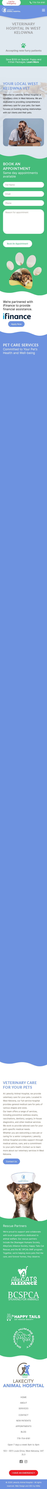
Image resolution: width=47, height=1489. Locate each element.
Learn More (33, 62)
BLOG (23, 1432)
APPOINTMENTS (23, 1426)
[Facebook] (21, 1461)
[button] (43, 10)
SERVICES (23, 1408)
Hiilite (38, 1486)
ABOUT (23, 1403)
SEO (31, 1486)
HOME (24, 1397)
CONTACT (23, 1415)
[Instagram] (25, 1461)
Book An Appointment (17, 243)
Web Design (20, 1486)
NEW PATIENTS (23, 1420)
